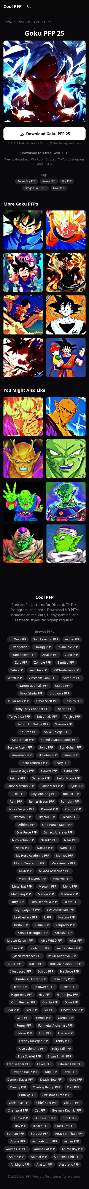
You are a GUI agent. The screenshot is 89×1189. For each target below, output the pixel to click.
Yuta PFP (16, 670)
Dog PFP (51, 1072)
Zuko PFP (71, 655)
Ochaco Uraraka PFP (58, 832)
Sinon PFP (71, 755)
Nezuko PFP (49, 840)
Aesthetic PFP (69, 1164)
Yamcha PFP (38, 670)
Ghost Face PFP (72, 1010)
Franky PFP (62, 1041)
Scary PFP (61, 763)
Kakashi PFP (63, 933)
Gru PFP (44, 994)
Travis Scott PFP (47, 701)
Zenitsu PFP (66, 662)
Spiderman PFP (23, 740)
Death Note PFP (51, 1079)
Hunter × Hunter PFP (31, 979)
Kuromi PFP (66, 917)
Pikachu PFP (46, 817)
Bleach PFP (40, 1126)
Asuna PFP (17, 1141)
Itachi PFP (36, 964)
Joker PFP (75, 940)
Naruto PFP (45, 848)
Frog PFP (45, 1033)
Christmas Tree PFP (56, 1095)
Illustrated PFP (20, 971)
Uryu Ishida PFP (31, 693)
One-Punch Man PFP (57, 825)
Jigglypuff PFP (39, 948)
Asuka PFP (72, 639)
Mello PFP (70, 886)
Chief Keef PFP (46, 1103)
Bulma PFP (20, 1118)
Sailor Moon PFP (68, 778)
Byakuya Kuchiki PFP (66, 1110)
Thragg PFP (42, 647)
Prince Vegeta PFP (21, 809)
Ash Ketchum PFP (44, 1141)
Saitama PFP (41, 778)
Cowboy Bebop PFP (46, 1087)
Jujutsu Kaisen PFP (20, 940)
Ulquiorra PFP (59, 693)
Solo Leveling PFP (45, 639)
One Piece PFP (26, 832)
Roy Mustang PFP (43, 794)
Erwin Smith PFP (59, 1056)
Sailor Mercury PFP (20, 786)
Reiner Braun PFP (41, 801)
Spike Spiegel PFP (56, 732)
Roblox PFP (71, 794)
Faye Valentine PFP (31, 1049)
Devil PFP (70, 1072)
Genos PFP (43, 1018)
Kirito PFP (21, 925)
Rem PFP (16, 801)
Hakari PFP (68, 987)
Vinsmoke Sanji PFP (42, 678)
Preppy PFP (73, 809)
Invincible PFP (68, 647)
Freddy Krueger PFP (33, 1041)
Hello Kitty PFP (62, 979)
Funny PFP (24, 1025)
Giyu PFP (12, 1010)
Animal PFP (39, 1157)
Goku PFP (23, 22)
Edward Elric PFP (70, 1064)
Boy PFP (67, 181)
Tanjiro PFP (72, 716)
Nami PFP (66, 848)
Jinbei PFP (16, 948)
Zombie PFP (42, 662)
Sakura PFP (17, 778)
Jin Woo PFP (18, 639)
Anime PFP (48, 181)
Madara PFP (69, 894)
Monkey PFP (64, 855)
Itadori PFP (14, 964)
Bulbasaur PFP (45, 1118)
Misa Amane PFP (63, 863)
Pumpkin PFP (70, 801)
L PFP (47, 917)
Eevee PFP (44, 1064)
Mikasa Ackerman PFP (54, 871)
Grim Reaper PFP (23, 1002)
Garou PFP (65, 1018)
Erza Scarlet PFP (29, 1056)
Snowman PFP (21, 755)
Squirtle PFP (28, 732)
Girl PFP (31, 1010)
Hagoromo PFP (21, 994)
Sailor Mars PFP (52, 786)
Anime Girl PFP (16, 1149)
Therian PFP (64, 709)
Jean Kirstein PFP (68, 948)
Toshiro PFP (73, 701)
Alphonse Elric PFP (67, 1157)
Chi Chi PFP (72, 1103)
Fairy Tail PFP (61, 1049)
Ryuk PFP (76, 786)
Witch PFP (15, 678)
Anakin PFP (50, 655)
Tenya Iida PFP (19, 716)
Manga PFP (46, 894)
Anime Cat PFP (44, 1149)
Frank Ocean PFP (23, 655)
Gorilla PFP (50, 1002)
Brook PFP (69, 1118)
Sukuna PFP (63, 724)
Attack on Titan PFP (69, 1134)
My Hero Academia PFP (32, 855)
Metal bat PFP (22, 886)
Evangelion (19, 647)
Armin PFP (71, 1141)
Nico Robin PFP (23, 840)
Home (7, 22)
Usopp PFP (62, 686)
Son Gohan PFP (70, 747)
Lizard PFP (71, 902)
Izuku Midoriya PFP (62, 956)
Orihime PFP (26, 825)
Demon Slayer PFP (20, 1079)
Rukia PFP (17, 794)
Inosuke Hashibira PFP (66, 964)
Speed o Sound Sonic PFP (59, 740)
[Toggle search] (29, 6)
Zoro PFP (21, 662)
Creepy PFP (18, 1087)
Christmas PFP (19, 1103)
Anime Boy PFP (26, 181)
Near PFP (70, 840)
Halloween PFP (43, 987)
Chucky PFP (27, 1095)
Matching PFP (21, 894)
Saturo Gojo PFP (22, 770)
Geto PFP (23, 1018)
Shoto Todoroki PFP (34, 763)
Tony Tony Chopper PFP (32, 709)
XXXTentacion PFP (66, 670)
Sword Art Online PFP (32, 724)
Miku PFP (25, 871)
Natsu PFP (23, 848)
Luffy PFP (17, 902)
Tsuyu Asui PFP (18, 701)
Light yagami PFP (27, 910)
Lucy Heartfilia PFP (43, 902)
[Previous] (9, 81)
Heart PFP (20, 987)
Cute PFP (75, 1079)
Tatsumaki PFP (47, 716)
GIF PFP (49, 1010)
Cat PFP (40, 1110)
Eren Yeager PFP (18, 1064)
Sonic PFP (46, 747)
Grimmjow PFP (67, 994)
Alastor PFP (44, 1164)
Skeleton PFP (47, 755)
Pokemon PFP (21, 817)
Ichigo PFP (45, 971)
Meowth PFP (47, 886)
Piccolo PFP (69, 817)
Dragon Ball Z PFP (35, 188)
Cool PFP (12, 6)
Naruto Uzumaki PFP (33, 686)
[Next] (79, 81)
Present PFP (49, 809)
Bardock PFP (39, 1134)
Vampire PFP (72, 678)
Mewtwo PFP (61, 879)
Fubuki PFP (24, 1033)
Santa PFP (71, 770)
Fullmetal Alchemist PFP (55, 1025)
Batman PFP (15, 1134)
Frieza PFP (65, 1033)
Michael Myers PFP (32, 879)
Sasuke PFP (49, 770)
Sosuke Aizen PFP (20, 747)
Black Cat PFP (64, 1126)
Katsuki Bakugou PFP (32, 933)
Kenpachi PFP (65, 925)
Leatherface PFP (25, 917)
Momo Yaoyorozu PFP (29, 863)
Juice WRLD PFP (51, 940)
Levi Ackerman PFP (60, 910)
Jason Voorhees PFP (27, 956)
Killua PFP (42, 925)
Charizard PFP (18, 1110)
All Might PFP (20, 1164)
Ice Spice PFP (69, 971)
